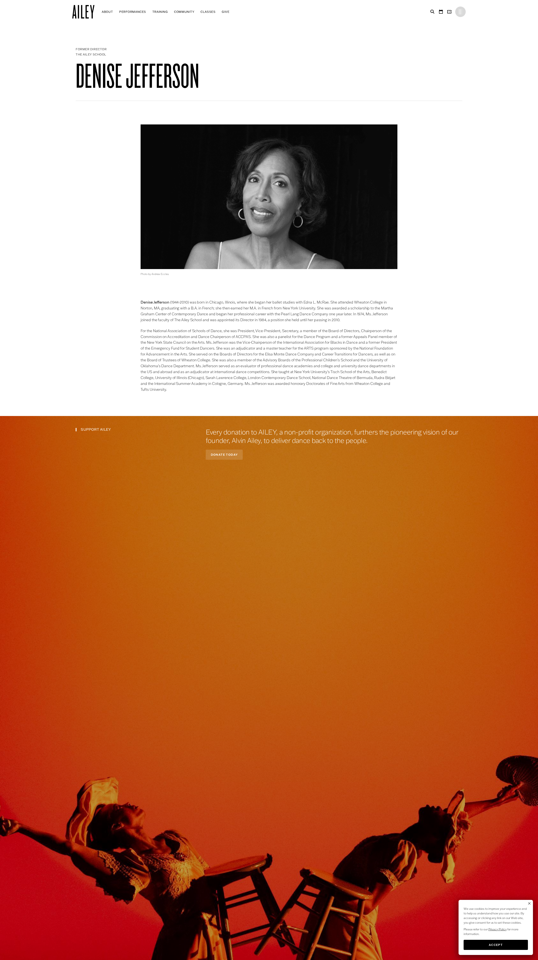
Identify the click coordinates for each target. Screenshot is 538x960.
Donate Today (224, 455)
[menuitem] (107, 11)
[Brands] (460, 12)
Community (184, 12)
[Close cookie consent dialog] (529, 903)
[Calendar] (441, 11)
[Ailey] (85, 11)
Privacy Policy (497, 929)
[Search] (432, 11)
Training (160, 12)
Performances (132, 12)
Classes (207, 12)
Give (225, 12)
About (107, 12)
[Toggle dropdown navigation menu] (232, 11)
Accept (496, 945)
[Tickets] (450, 11)
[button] (269, 196)
